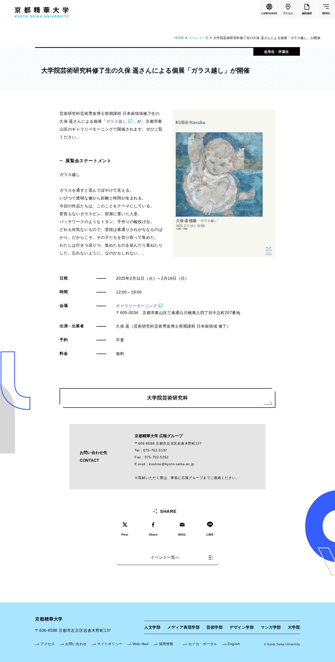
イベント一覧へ (165, 557)
